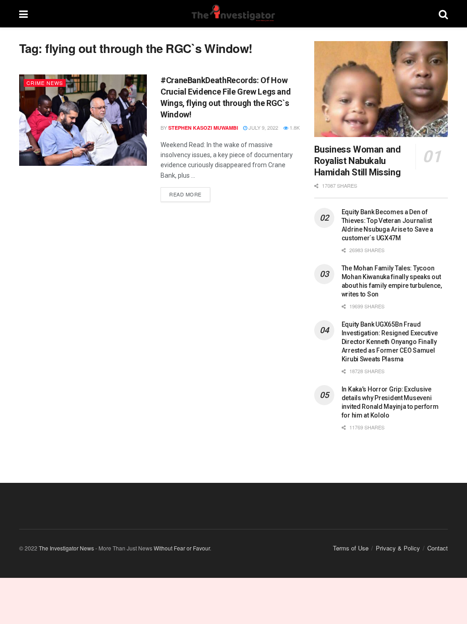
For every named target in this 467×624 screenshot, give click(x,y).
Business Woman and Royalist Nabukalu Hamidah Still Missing (357, 161)
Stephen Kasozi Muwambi (203, 127)
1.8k (294, 127)
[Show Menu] (23, 13)
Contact (437, 548)
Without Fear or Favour (182, 548)
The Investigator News (66, 548)
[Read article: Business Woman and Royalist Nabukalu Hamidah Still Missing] (381, 89)
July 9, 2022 (262, 127)
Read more (189, 192)
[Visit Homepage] (233, 14)
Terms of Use (350, 548)
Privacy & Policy (398, 548)
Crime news (44, 82)
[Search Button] (443, 13)
